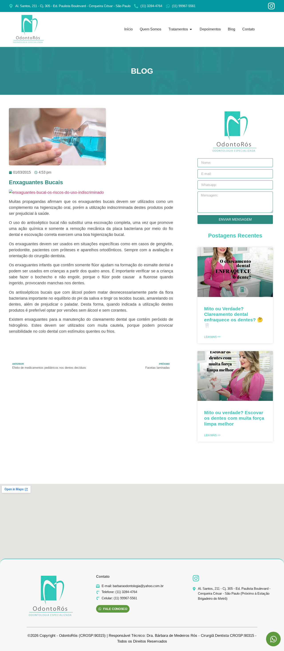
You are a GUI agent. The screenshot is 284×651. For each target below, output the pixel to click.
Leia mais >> (212, 336)
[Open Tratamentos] (191, 29)
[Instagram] (271, 6)
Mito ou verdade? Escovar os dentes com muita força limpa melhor (234, 418)
